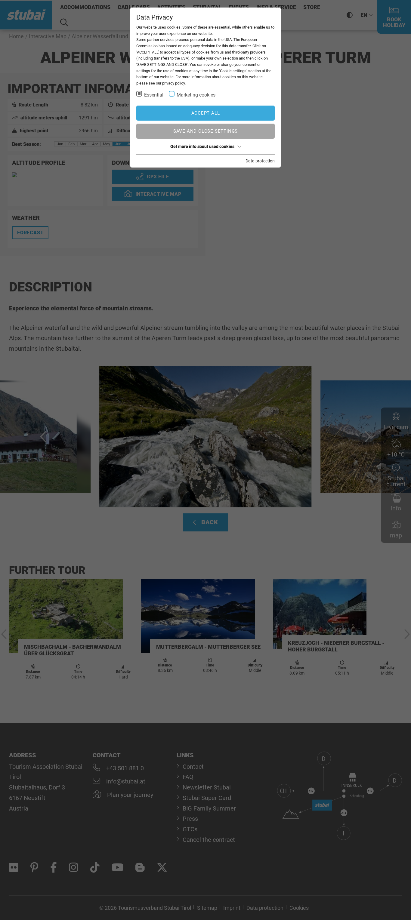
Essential (153, 95)
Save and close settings (205, 131)
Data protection (260, 160)
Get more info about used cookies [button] (202, 146)
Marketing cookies (196, 95)
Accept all (205, 113)
